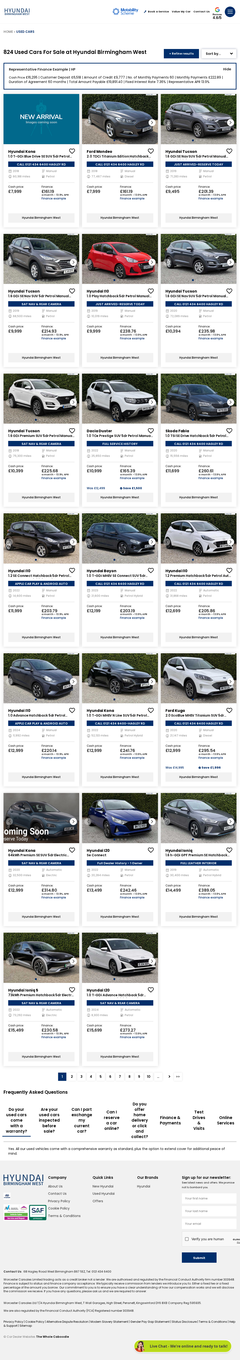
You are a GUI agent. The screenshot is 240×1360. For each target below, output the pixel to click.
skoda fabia (177, 431)
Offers (98, 1201)
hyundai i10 (98, 291)
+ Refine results (181, 54)
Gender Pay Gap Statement (150, 1322)
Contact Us (201, 11)
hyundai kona (21, 151)
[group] (41, 119)
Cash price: (16, 187)
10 (148, 1076)
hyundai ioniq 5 (23, 990)
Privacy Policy (59, 1201)
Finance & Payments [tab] (170, 1120)
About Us (55, 1186)
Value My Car (181, 11)
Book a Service (158, 11)
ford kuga (175, 710)
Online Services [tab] (225, 1120)
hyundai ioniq (178, 850)
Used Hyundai (104, 1193)
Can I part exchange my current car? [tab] (81, 1120)
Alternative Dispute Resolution (67, 1322)
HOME (8, 32)
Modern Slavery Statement (109, 1322)
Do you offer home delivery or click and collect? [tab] (139, 1120)
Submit (199, 1258)
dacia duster (99, 431)
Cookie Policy (59, 1208)
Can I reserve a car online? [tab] (112, 1120)
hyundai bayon (101, 571)
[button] (152, 122)
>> (178, 1076)
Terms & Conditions (64, 1215)
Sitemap (26, 1326)
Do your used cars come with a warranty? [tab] (16, 1120)
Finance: (47, 187)
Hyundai (143, 1186)
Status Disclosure (184, 1322)
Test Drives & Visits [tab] (199, 1120)
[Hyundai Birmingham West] (17, 11)
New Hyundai (103, 1186)
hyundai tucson (181, 151)
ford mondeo (99, 151)
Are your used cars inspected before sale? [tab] (49, 1120)
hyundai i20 (98, 850)
